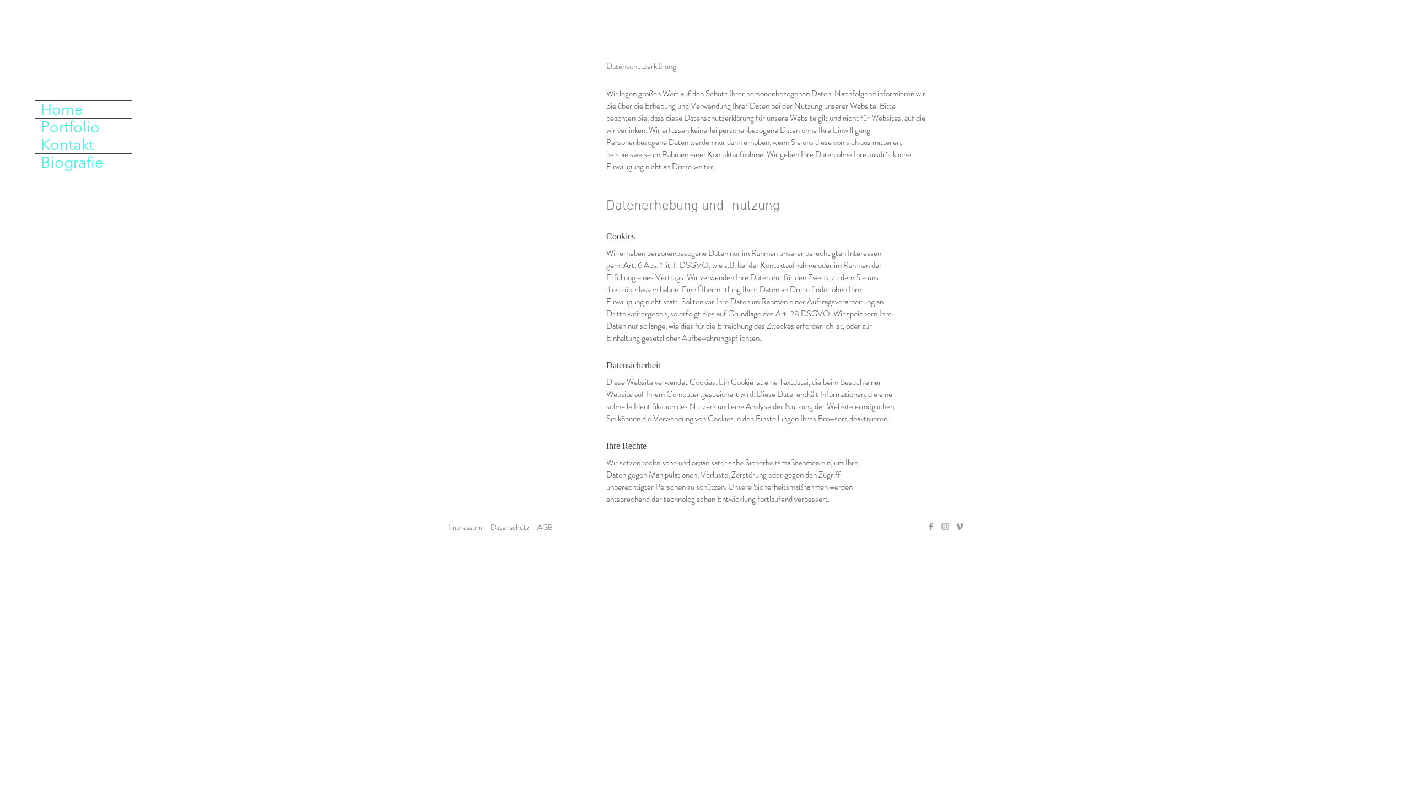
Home (62, 109)
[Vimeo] (960, 527)
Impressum (465, 527)
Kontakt (67, 144)
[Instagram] (945, 527)
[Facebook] (931, 527)
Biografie (72, 162)
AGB (545, 527)
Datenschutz (510, 527)
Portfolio (70, 127)
